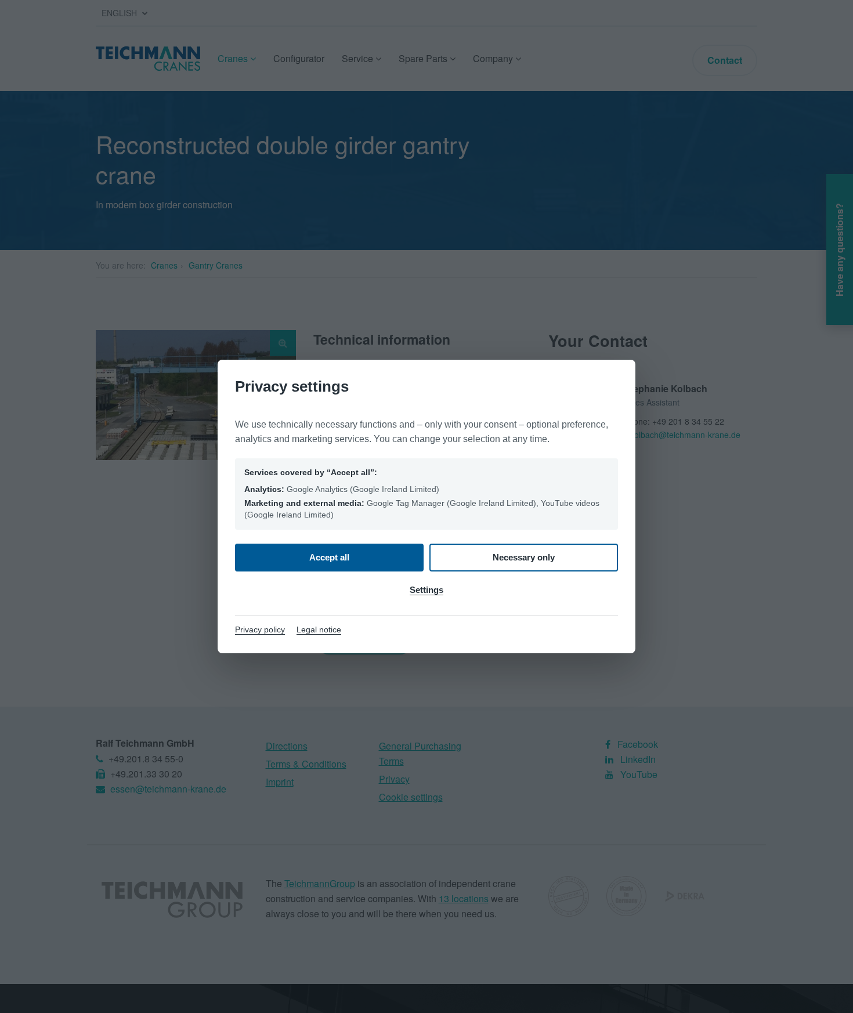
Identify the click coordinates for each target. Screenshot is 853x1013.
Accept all (329, 557)
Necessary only (524, 557)
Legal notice (319, 629)
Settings (426, 590)
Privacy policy (260, 629)
